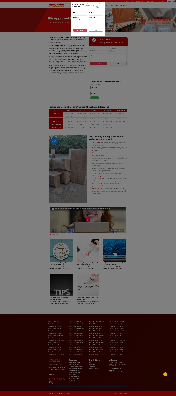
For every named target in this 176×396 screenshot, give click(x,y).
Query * (75, 23)
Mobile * (91, 12)
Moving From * (76, 17)
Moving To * (92, 17)
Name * (75, 12)
